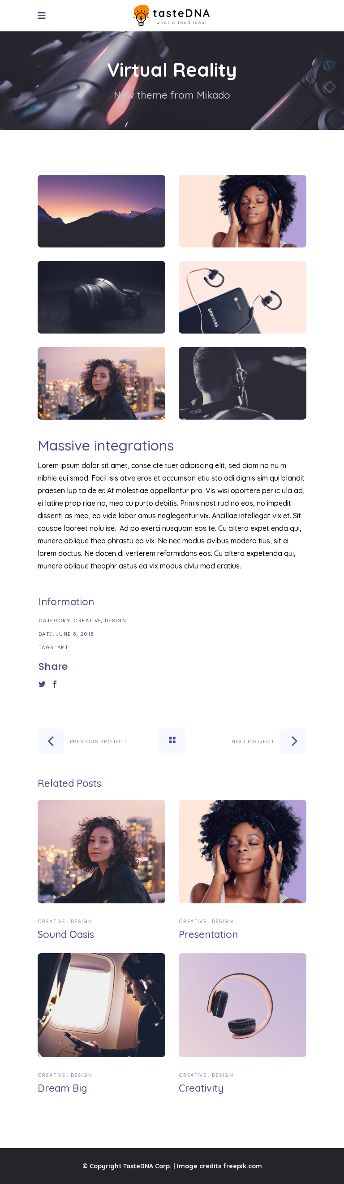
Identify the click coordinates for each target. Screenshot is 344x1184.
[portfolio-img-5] (101, 383)
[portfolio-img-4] (242, 297)
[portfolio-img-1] (101, 211)
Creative (87, 620)
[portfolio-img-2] (242, 211)
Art (62, 647)
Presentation (208, 934)
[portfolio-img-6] (242, 383)
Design (115, 620)
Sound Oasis (66, 934)
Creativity (201, 1088)
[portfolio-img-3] (101, 297)
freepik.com (242, 1166)
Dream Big (62, 1088)
